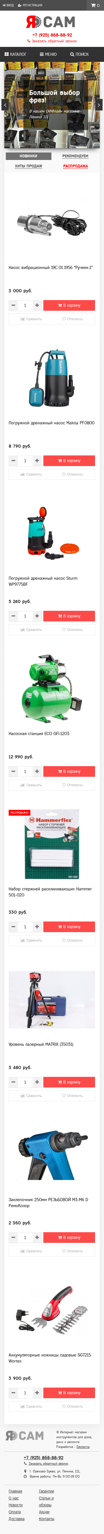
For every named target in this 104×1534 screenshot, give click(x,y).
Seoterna (83, 1447)
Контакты (46, 1519)
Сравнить (33, 319)
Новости (16, 1505)
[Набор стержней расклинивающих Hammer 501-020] (52, 844)
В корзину (71, 305)
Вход (9, 5)
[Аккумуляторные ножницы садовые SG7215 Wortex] (52, 1310)
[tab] (28, 156)
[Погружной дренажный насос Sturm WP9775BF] (52, 534)
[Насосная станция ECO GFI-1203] (52, 689)
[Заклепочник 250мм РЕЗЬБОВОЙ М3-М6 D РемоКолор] (52, 1155)
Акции (44, 1512)
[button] (5, 104)
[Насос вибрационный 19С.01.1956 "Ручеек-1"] (52, 223)
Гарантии (46, 1491)
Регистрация (32, 5)
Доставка (17, 1519)
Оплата (15, 1512)
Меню (50, 54)
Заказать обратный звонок (53, 41)
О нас (14, 1498)
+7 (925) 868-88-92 (52, 35)
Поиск (81, 54)
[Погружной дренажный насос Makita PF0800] (52, 378)
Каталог (17, 54)
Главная (15, 1491)
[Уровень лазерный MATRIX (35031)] (52, 1000)
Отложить (74, 319)
